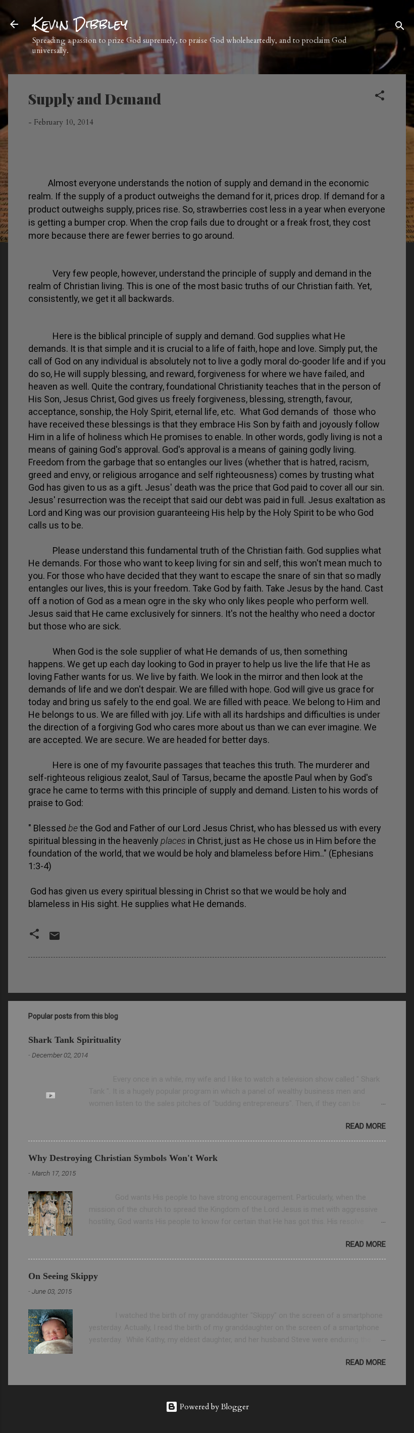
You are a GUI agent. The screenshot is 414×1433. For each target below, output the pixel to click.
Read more (366, 1126)
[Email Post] (54, 939)
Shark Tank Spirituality (74, 1040)
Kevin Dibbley (80, 24)
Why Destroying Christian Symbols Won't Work (123, 1158)
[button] (380, 97)
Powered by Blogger (213, 1407)
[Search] (400, 27)
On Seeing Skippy (63, 1276)
